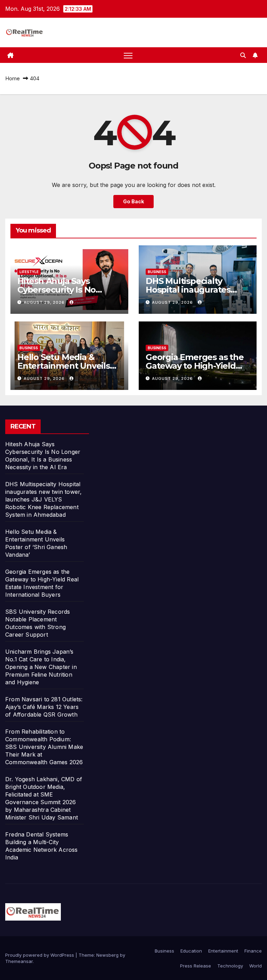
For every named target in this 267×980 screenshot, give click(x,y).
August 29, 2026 (45, 302)
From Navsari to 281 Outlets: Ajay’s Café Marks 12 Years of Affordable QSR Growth (44, 707)
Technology (230, 966)
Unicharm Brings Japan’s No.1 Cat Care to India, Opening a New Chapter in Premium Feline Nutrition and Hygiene (41, 667)
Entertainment (223, 951)
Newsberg (107, 955)
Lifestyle (29, 272)
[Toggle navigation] (128, 55)
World (255, 966)
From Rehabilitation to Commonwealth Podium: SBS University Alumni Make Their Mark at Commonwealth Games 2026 (44, 747)
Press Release (195, 966)
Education (191, 951)
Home (12, 78)
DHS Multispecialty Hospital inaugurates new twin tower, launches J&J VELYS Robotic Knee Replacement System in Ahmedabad (43, 499)
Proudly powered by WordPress (40, 955)
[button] (243, 55)
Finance (253, 951)
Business (157, 272)
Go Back (133, 201)
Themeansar (19, 961)
